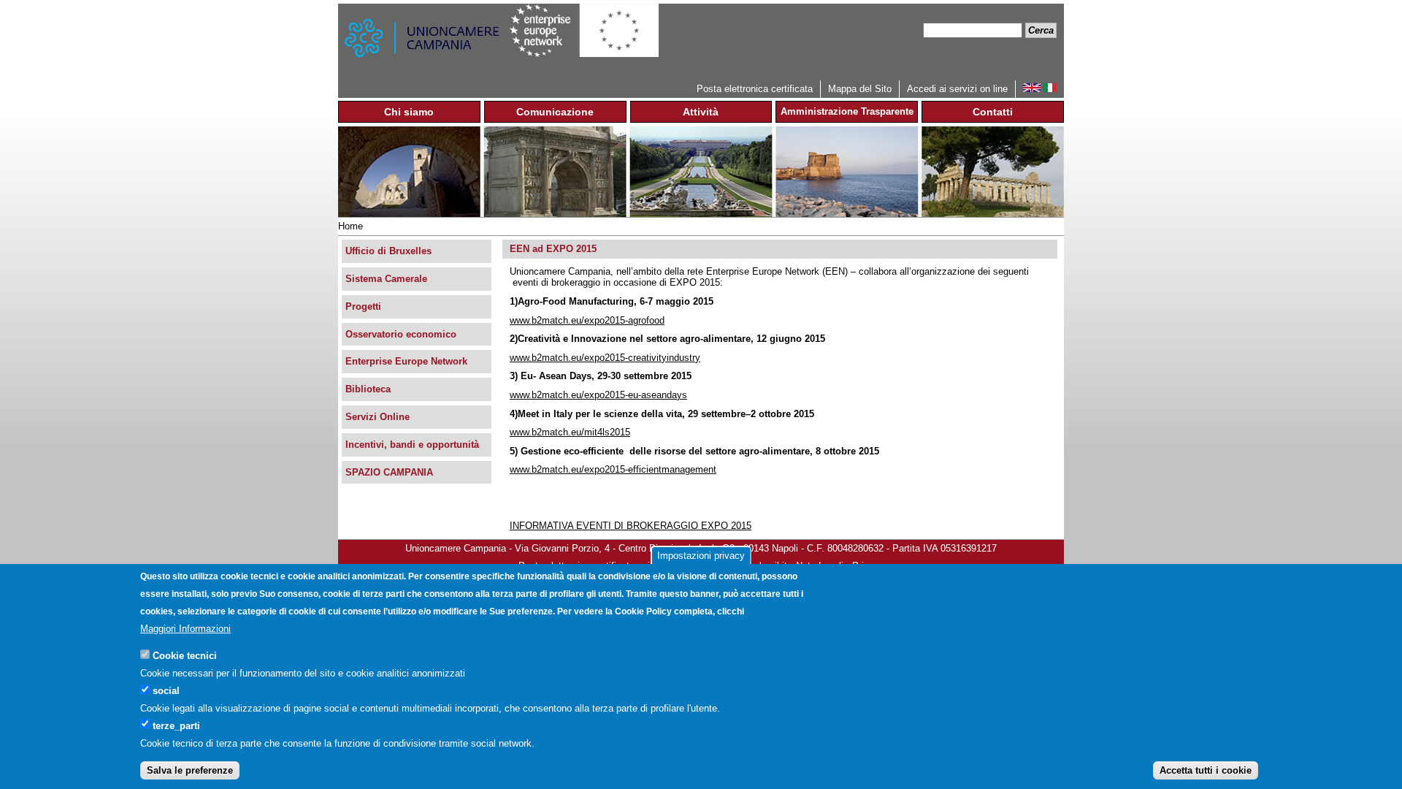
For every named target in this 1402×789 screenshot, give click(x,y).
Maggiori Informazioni (185, 628)
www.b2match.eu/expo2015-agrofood (587, 320)
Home (350, 226)
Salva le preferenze (190, 770)
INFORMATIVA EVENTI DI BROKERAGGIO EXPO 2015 (630, 525)
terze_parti (176, 725)
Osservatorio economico (400, 334)
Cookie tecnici (185, 654)
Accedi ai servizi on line (957, 88)
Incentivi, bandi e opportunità (412, 444)
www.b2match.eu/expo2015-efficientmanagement (613, 469)
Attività (701, 112)
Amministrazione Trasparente (847, 111)
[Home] (423, 42)
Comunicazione (555, 112)
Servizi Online (377, 416)
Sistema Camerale (386, 278)
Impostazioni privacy (701, 555)
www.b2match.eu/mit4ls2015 (570, 432)
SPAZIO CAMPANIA (389, 472)
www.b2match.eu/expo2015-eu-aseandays (598, 394)
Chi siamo (409, 112)
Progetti (363, 306)
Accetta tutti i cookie (1206, 770)
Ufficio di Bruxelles (388, 250)
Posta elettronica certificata (755, 88)
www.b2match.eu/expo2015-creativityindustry (605, 357)
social (166, 690)
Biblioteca (368, 389)
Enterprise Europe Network (406, 361)
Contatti (993, 112)
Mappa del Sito (860, 88)
